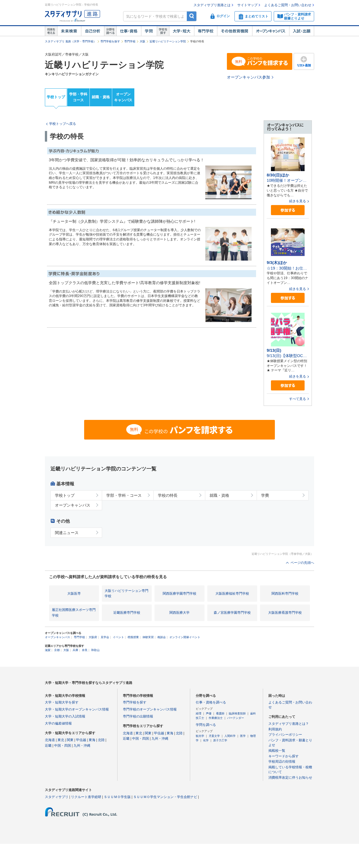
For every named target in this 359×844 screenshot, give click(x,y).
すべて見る (297, 399)
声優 (208, 713)
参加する (288, 210)
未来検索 (69, 31)
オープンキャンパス (270, 31)
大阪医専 (74, 593)
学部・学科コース (78, 97)
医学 (243, 735)
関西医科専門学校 (284, 593)
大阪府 (93, 637)
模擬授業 (133, 637)
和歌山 (95, 650)
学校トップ (56, 97)
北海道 (50, 740)
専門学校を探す (110, 41)
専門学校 (205, 31)
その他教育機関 (234, 31)
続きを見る (297, 201)
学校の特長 (168, 495)
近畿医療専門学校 (126, 613)
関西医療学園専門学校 (179, 593)
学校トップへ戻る (62, 124)
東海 (92, 740)
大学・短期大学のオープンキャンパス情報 (77, 709)
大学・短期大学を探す (62, 702)
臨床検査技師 (237, 713)
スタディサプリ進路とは (212, 5)
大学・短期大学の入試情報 (65, 716)
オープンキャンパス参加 (248, 77)
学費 (265, 495)
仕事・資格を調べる (211, 702)
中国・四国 (62, 746)
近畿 (48, 746)
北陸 (101, 740)
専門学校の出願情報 (138, 716)
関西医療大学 (179, 613)
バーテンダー (235, 717)
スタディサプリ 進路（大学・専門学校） (70, 41)
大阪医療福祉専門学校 (232, 593)
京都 (57, 650)
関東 (70, 740)
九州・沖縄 (81, 746)
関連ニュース (67, 532)
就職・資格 (101, 97)
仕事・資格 (128, 31)
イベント (118, 637)
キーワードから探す (283, 756)
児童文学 (214, 735)
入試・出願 (301, 31)
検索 (192, 16)
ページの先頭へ (302, 563)
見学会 (105, 637)
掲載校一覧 (276, 751)
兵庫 (75, 650)
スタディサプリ (56, 797)
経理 (198, 713)
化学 (206, 740)
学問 (149, 31)
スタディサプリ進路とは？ (288, 724)
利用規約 (275, 729)
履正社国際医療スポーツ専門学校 (74, 612)
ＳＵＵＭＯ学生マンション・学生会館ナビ (165, 797)
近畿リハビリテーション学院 (167, 41)
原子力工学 (220, 740)
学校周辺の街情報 (281, 761)
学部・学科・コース (124, 495)
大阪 (142, 41)
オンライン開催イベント (184, 637)
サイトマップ (247, 5)
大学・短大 (181, 31)
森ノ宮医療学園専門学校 (232, 613)
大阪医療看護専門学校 (285, 613)
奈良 (85, 650)
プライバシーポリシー (285, 735)
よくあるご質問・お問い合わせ (287, 5)
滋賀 (47, 650)
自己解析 (92, 31)
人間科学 (230, 735)
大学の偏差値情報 (58, 723)
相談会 (161, 637)
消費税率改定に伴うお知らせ (290, 777)
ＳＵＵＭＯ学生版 (117, 797)
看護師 (220, 713)
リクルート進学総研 (86, 797)
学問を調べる (206, 725)
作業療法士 (216, 717)
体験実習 (148, 637)
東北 (60, 740)
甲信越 (81, 740)
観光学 (200, 735)
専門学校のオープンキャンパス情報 (150, 709)
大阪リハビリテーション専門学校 (126, 593)
